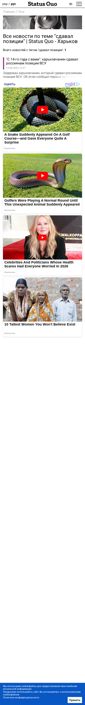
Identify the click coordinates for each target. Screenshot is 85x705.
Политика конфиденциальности (21, 697)
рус (13, 4)
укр (5, 4)
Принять (74, 700)
